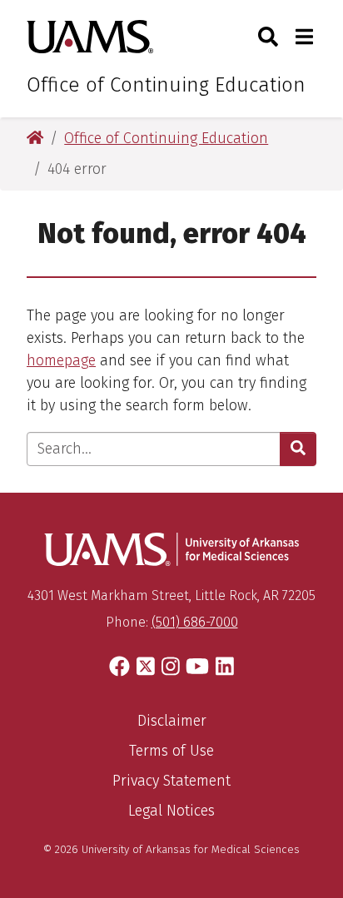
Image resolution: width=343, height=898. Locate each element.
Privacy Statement (171, 780)
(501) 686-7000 (195, 622)
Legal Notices (171, 810)
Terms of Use (171, 751)
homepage (61, 360)
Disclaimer (171, 721)
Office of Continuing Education (166, 85)
